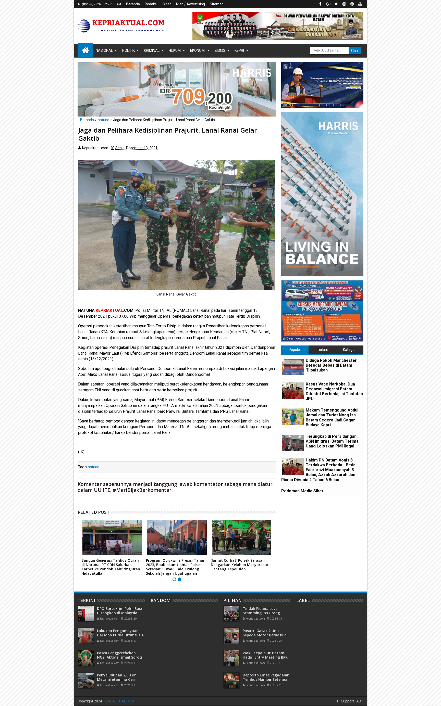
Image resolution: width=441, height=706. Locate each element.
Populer (295, 350)
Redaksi (151, 4)
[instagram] (344, 4)
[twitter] (336, 4)
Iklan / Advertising (190, 4)
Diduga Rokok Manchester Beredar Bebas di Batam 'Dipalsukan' (331, 365)
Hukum (175, 50)
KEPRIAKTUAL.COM (118, 701)
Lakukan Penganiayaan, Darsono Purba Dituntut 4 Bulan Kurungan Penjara (120, 635)
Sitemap (217, 4)
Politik (128, 50)
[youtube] (359, 4)
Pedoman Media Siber (302, 491)
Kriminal (152, 50)
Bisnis (220, 50)
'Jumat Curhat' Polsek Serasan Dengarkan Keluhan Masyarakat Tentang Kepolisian (240, 564)
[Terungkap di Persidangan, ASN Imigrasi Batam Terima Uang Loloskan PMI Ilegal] (293, 443)
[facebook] (320, 4)
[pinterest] (352, 4)
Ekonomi (197, 50)
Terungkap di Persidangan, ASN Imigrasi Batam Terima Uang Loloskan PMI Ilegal (332, 441)
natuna (93, 467)
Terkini (322, 350)
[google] (328, 4)
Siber (167, 4)
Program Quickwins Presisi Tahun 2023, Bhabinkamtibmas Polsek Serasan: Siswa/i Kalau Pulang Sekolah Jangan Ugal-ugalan (175, 566)
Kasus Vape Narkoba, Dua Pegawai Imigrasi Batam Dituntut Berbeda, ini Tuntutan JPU (334, 391)
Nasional (104, 50)
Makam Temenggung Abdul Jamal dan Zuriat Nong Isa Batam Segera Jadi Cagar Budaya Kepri (332, 417)
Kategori (350, 350)
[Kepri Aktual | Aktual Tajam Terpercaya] (85, 50)
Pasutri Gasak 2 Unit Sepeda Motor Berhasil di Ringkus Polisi (265, 635)
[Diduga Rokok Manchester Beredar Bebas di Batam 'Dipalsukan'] (293, 367)
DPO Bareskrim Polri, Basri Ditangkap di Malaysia (120, 610)
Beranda (133, 4)
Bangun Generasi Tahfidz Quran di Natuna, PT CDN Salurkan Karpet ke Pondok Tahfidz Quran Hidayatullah (110, 566)
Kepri (239, 50)
